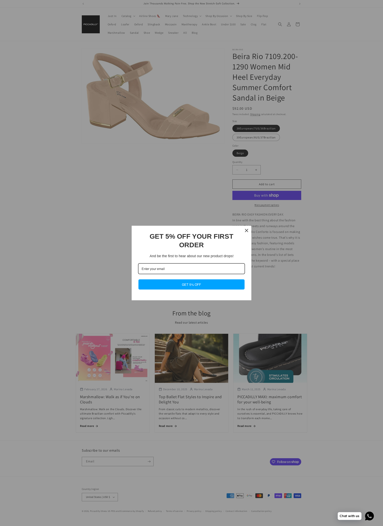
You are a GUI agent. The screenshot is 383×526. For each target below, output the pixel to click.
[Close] (246, 230)
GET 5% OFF (191, 284)
